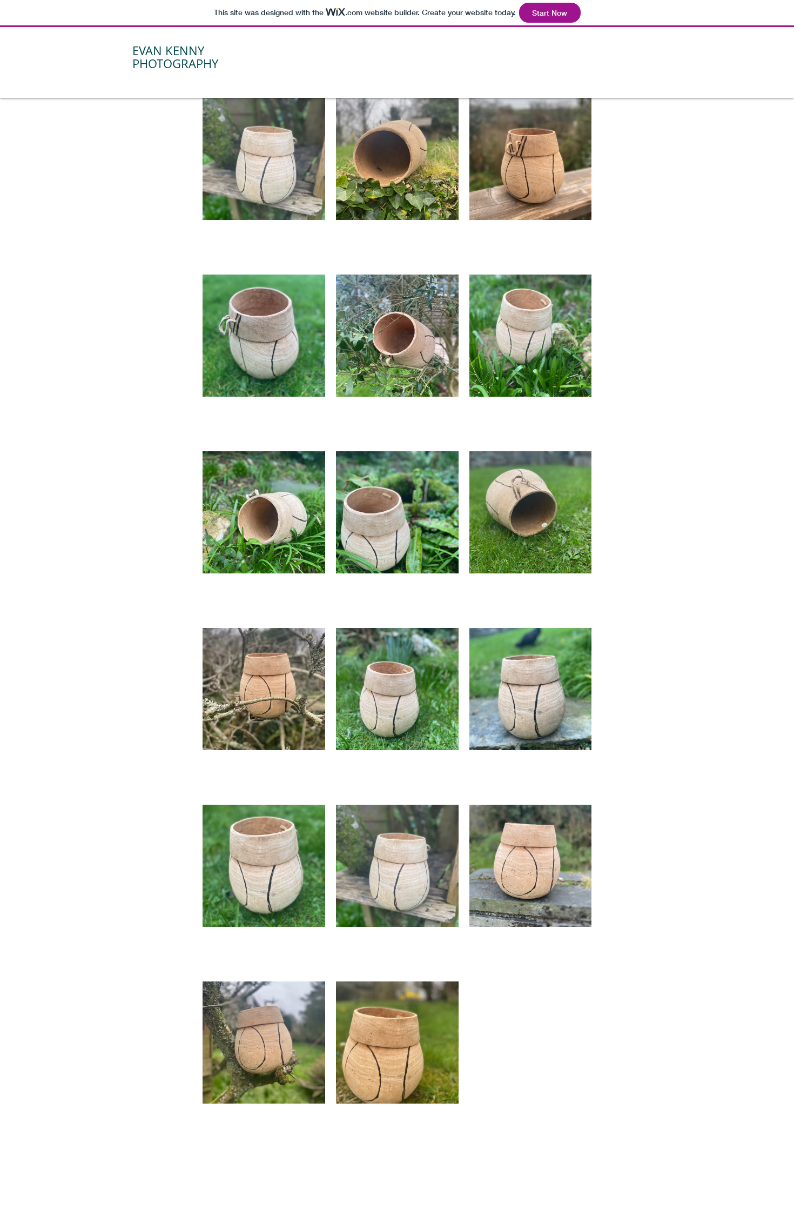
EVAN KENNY (168, 50)
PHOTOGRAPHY (175, 63)
